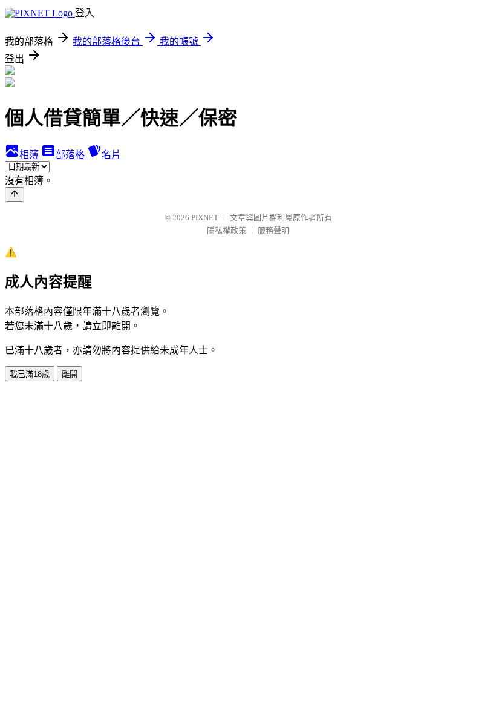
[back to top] (14, 194)
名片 (111, 154)
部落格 (71, 154)
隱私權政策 (226, 230)
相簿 (30, 154)
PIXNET (204, 217)
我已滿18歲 (30, 374)
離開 (69, 374)
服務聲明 (273, 230)
